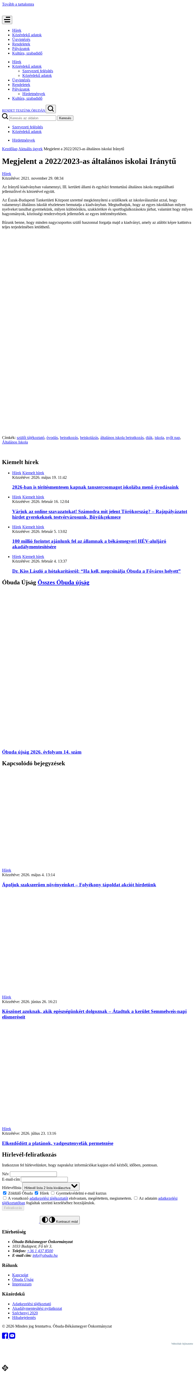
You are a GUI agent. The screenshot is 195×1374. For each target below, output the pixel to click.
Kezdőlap (10, 149)
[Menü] (7, 20)
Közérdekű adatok (27, 35)
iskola (159, 437)
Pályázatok (21, 48)
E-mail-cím (11, 1179)
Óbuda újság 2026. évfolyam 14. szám (42, 752)
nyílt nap (173, 437)
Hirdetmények (33, 94)
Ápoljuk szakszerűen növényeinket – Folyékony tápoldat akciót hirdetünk (79, 884)
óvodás (52, 437)
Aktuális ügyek (30, 149)
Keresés (65, 118)
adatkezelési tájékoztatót (48, 1198)
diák (149, 437)
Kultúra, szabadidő (27, 53)
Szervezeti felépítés (37, 71)
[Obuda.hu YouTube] (12, 1337)
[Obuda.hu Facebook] (5, 1337)
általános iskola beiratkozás (122, 437)
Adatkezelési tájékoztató (31, 1304)
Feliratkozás (13, 1208)
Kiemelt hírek (33, 473)
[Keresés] (51, 109)
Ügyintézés (21, 39)
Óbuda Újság (23, 1279)
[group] (97, 1193)
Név (5, 1174)
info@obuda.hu (45, 1255)
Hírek (16, 30)
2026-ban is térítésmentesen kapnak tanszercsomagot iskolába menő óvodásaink (95, 487)
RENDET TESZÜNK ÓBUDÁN (24, 110)
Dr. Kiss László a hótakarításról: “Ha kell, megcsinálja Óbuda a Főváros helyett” (96, 571)
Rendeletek (21, 44)
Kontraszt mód (66, 1222)
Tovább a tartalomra (18, 4)
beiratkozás (69, 437)
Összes (63, 582)
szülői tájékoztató (30, 437)
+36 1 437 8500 (40, 1251)
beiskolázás (89, 437)
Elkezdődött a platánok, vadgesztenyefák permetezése (57, 1143)
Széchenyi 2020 (25, 1313)
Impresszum (21, 1284)
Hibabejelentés (24, 1317)
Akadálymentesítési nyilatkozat (37, 1308)
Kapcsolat (20, 1275)
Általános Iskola (15, 442)
